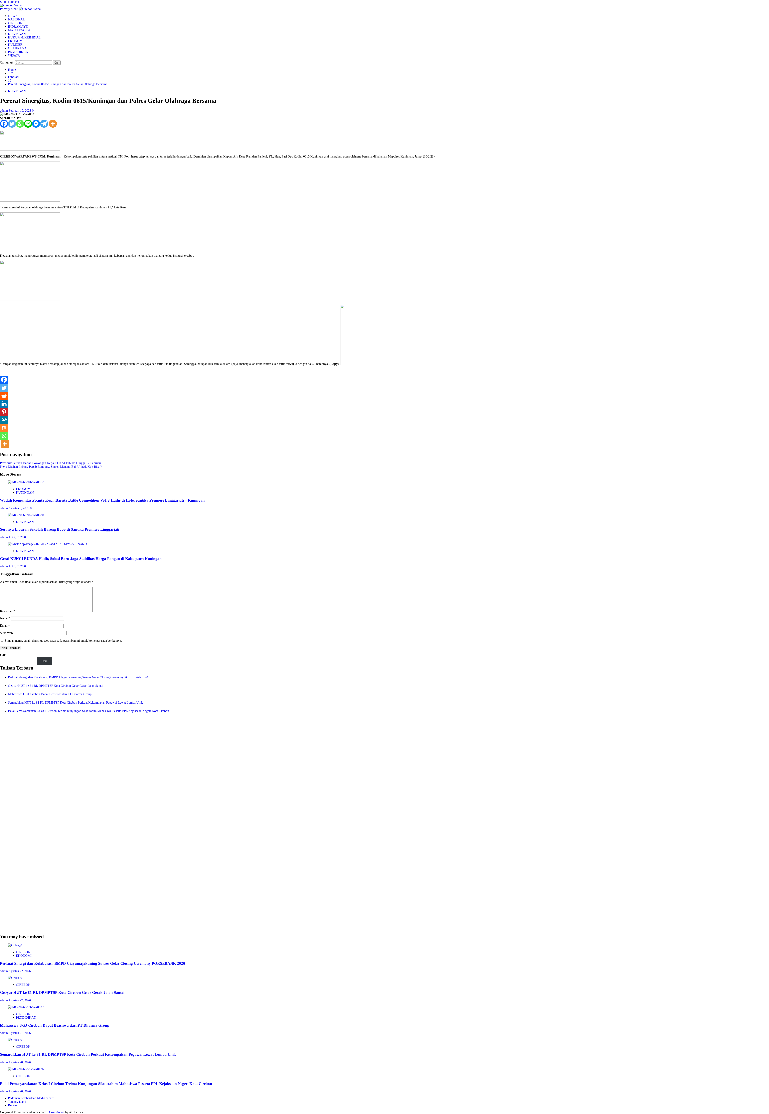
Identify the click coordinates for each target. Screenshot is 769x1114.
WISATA (14, 55)
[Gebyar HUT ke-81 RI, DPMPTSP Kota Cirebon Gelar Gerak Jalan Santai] (15, 978)
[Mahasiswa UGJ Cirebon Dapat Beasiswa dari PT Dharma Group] (26, 1007)
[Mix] (4, 428)
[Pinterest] (4, 412)
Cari (3, 654)
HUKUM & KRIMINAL (24, 37)
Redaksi (13, 1105)
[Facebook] (4, 124)
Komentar (7, 611)
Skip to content (9, 1)
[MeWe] (4, 420)
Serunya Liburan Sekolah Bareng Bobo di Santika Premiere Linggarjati (59, 529)
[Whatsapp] (20, 124)
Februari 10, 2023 (20, 110)
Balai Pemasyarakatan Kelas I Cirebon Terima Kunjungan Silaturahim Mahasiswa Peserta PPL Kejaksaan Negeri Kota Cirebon (88, 711)
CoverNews (56, 1112)
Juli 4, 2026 (16, 566)
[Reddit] (4, 396)
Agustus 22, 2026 (20, 971)
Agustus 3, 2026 (19, 508)
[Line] (28, 124)
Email (5, 625)
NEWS (12, 15)
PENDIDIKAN (18, 52)
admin (4, 110)
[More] (53, 124)
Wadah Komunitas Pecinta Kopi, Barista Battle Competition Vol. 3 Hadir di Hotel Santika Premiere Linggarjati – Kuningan (102, 500)
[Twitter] (12, 124)
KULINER (15, 44)
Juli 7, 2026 (16, 537)
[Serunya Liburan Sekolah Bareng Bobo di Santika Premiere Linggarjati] (26, 515)
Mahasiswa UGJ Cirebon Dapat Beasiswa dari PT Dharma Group (50, 694)
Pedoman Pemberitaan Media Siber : (31, 1098)
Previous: (50, 463)
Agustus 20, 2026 (20, 1062)
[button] (9, 9)
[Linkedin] (4, 404)
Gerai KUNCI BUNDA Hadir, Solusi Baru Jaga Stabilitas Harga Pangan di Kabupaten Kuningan (81, 558)
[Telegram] (44, 124)
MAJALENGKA (19, 30)
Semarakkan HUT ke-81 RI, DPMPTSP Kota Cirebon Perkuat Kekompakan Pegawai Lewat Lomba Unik (75, 702)
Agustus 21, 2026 (20, 1033)
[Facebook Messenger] (36, 124)
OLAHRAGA (17, 48)
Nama (5, 618)
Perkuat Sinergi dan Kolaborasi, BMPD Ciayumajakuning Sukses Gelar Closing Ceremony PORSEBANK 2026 (79, 677)
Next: (51, 466)
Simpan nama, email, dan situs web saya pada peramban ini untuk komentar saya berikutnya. (63, 640)
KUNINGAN (17, 33)
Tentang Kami (17, 1101)
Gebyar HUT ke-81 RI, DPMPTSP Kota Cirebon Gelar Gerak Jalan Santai (55, 685)
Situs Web (6, 633)
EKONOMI (15, 41)
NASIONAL (16, 19)
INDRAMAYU (18, 26)
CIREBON (15, 23)
